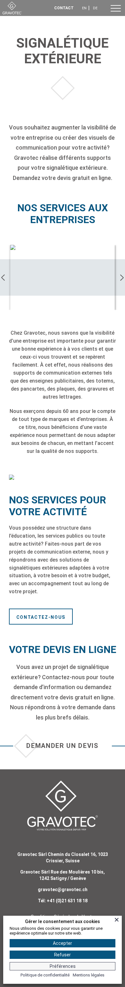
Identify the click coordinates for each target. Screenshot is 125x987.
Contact (64, 8)
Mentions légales (88, 975)
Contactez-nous (41, 617)
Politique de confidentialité (45, 975)
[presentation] (3, 277)
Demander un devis (62, 746)
